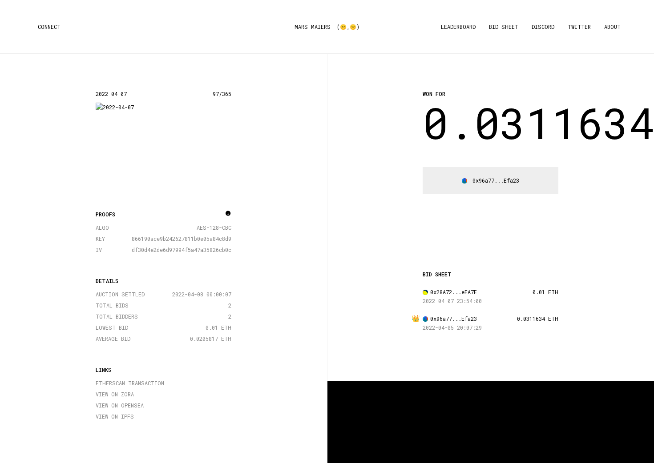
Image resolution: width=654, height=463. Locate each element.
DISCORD (543, 26)
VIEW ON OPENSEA (120, 405)
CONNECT (49, 26)
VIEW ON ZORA (115, 394)
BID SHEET (503, 26)
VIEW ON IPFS (115, 416)
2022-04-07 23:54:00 (452, 300)
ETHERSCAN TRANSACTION (130, 383)
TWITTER (579, 26)
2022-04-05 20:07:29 (452, 327)
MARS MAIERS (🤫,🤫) (327, 26)
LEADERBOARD (458, 26)
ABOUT (612, 26)
